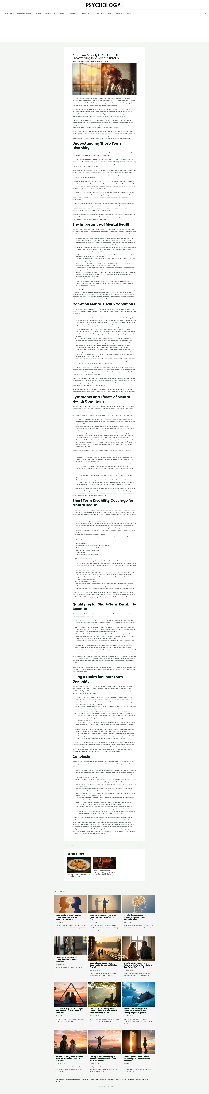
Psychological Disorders (73, 1079)
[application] (13, 14)
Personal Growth (94, 1079)
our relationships (120, 258)
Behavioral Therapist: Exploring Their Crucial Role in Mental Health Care (104, 872)
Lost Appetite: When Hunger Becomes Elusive (78, 875)
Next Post (141, 845)
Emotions (103, 1079)
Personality (84, 1079)
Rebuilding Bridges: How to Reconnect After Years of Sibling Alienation (103, 965)
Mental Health (89, 61)
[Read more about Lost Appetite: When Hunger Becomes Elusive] (79, 865)
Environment (145, 1079)
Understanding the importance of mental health (87, 290)
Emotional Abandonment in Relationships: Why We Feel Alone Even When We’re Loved (138, 965)
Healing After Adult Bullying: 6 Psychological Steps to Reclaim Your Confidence (103, 1058)
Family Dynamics (121, 1079)
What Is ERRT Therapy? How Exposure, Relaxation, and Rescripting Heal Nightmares (136, 1011)
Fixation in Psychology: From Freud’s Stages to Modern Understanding (136, 917)
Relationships (111, 1079)
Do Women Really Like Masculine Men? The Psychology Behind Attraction (69, 1058)
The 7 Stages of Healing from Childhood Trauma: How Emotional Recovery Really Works (104, 1011)
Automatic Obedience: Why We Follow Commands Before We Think (103, 917)
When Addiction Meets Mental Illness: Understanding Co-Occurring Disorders (68, 917)
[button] (205, 14)
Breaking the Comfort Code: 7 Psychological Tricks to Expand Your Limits (137, 1058)
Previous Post (69, 845)
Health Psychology (79, 61)
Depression (130, 322)
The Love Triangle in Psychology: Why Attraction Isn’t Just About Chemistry (69, 1011)
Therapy (138, 1079)
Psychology (131, 1079)
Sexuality (58, 1081)
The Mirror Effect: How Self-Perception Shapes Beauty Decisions (67, 959)
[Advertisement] (104, 30)
